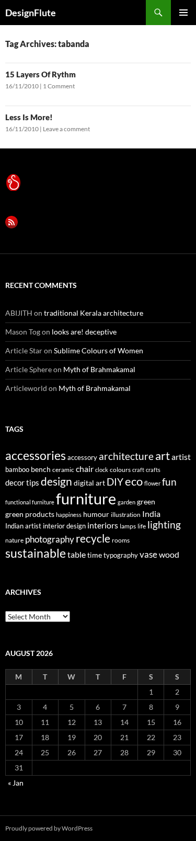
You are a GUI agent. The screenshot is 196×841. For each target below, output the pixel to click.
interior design (64, 526)
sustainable (35, 553)
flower (152, 483)
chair (85, 469)
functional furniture (29, 502)
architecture (126, 456)
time (94, 554)
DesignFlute (30, 12)
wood (169, 554)
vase (148, 554)
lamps (128, 526)
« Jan (16, 782)
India (151, 514)
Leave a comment (66, 129)
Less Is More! (29, 117)
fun (169, 482)
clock (101, 469)
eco (134, 481)
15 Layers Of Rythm (40, 74)
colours (120, 470)
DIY (115, 482)
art (162, 455)
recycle (93, 538)
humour (96, 514)
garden (126, 502)
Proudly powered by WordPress (49, 828)
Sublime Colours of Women (98, 350)
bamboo (17, 469)
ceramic (63, 470)
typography (120, 555)
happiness (69, 514)
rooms (121, 540)
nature (14, 540)
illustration (126, 515)
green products (29, 514)
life (141, 526)
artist (181, 457)
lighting (164, 525)
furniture (86, 498)
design (56, 481)
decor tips (22, 482)
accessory (82, 457)
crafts (153, 469)
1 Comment (59, 86)
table (76, 554)
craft (138, 469)
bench (41, 469)
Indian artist (23, 526)
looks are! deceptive (84, 331)
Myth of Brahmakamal (99, 369)
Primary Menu (183, 12)
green (146, 501)
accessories (35, 455)
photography (49, 539)
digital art (89, 482)
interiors (102, 525)
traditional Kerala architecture (93, 312)
